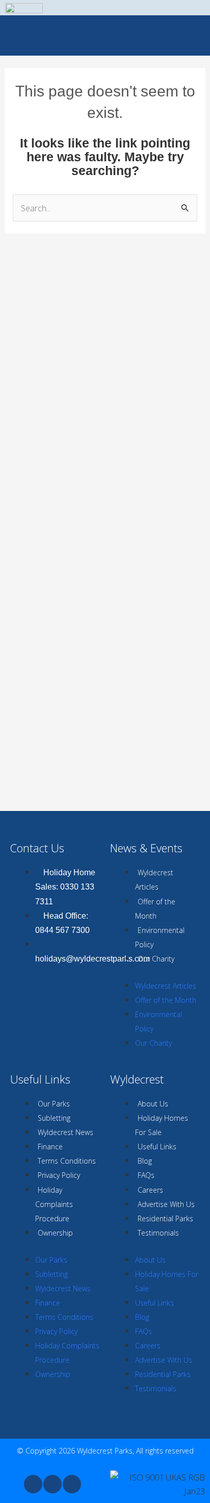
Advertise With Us (166, 1204)
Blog (145, 1161)
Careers (150, 1190)
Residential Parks (165, 1218)
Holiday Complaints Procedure (54, 1204)
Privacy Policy (59, 1175)
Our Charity (156, 959)
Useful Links (157, 1146)
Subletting (54, 1118)
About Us (153, 1103)
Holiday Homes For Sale (161, 1125)
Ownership (55, 1233)
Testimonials (158, 1233)
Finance (50, 1146)
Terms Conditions (67, 1161)
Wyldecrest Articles (154, 880)
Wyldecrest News (65, 1132)
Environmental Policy (160, 937)
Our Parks (54, 1103)
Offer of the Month (155, 909)
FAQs (146, 1175)
